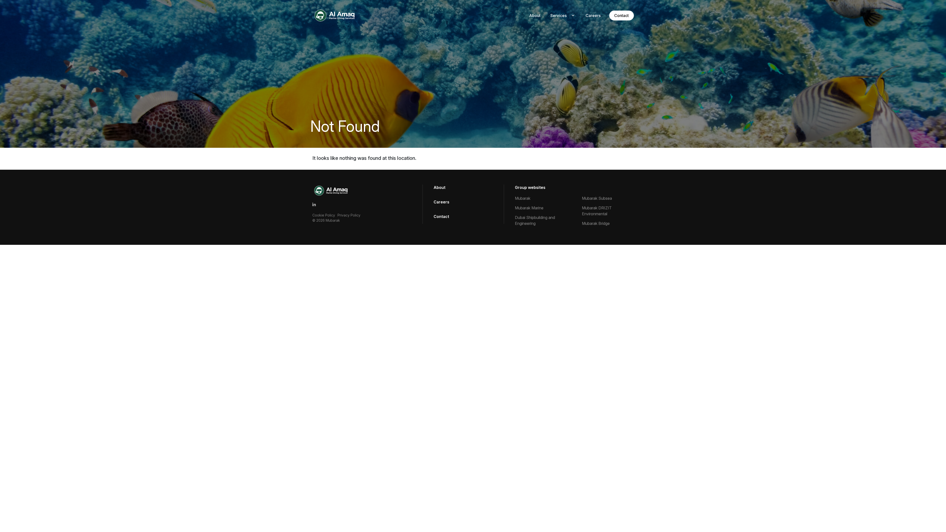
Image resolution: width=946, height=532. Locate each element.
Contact (621, 15)
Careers (593, 15)
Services (558, 15)
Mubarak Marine (529, 207)
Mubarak (333, 220)
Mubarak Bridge (596, 223)
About (535, 15)
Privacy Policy (349, 215)
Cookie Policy (323, 215)
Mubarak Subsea (597, 198)
